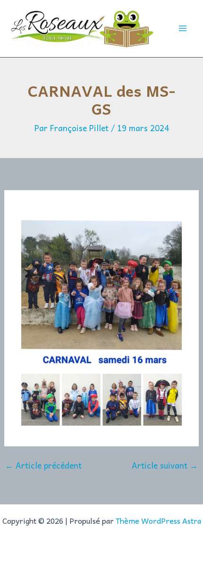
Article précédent (43, 465)
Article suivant (165, 465)
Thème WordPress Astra (158, 520)
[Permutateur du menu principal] (183, 29)
